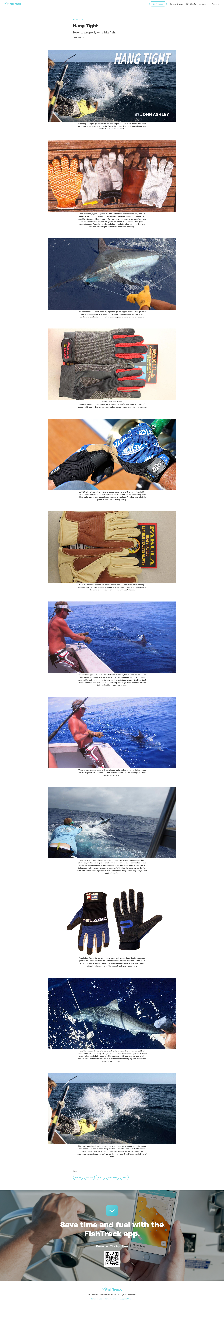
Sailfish (89, 1177)
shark (100, 1177)
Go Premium (158, 4)
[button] (202, 4)
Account (215, 4)
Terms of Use (96, 1299)
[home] (12, 3)
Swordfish (112, 1177)
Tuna (124, 1177)
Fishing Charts (176, 4)
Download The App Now (112, 1246)
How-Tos (78, 19)
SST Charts (191, 4)
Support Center (126, 1299)
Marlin (78, 1177)
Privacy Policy (111, 1299)
